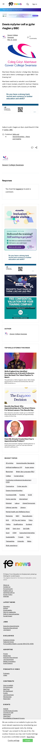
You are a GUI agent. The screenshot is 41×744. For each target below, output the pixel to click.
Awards (5, 709)
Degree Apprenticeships (14, 490)
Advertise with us (9, 593)
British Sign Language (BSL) (25, 472)
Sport (8, 533)
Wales (29, 541)
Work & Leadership (9, 612)
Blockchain (9, 472)
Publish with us (8, 591)
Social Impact (7, 616)
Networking (7, 714)
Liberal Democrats (29, 503)
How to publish (8, 685)
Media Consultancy (9, 661)
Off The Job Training (19, 520)
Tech (28, 537)
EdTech (5, 608)
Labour (17, 503)
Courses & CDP (8, 712)
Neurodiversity (27, 516)
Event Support (8, 663)
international (23, 499)
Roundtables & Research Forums (14, 718)
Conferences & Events (10, 711)
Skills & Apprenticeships (11, 614)
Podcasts (6, 673)
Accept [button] (27, 740)
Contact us (6, 587)
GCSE (30, 495)
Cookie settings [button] (13, 740)
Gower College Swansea (13, 165)
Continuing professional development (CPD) (18, 481)
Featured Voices (8, 642)
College (8, 476)
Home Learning (11, 499)
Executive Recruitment (10, 628)
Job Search (7, 630)
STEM (14, 533)
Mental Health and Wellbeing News (18, 512)
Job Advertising (8, 659)
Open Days (6, 716)
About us (6, 585)
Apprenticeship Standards (25, 463)
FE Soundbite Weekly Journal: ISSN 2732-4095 (18, 644)
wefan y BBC (8, 130)
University (20, 541)
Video (5, 675)
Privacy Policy (7, 594)
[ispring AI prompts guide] (20, 285)
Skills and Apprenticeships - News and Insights (21, 136)
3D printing (9, 463)
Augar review (29, 467)
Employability (7, 610)
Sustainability (10, 537)
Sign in (34, 4)
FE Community (8, 589)
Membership (7, 697)
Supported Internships (27, 533)
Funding (22, 495)
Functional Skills (11, 495)
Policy (31, 520)
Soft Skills (26, 529)
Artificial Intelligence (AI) (14, 467)
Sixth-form (16, 529)
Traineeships (10, 541)
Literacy (23, 507)
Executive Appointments (11, 626)
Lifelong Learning (11, 507)
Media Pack (7, 656)
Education (6, 606)
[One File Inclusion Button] (20, 217)
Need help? (6, 699)
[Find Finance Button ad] (20, 239)
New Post (6, 689)
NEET (17, 516)
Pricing (5, 654)
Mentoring (9, 516)
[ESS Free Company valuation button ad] (20, 308)
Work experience (11, 545)
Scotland (29, 524)
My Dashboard (8, 691)
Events (5, 693)
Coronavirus (10, 486)
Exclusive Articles (9, 640)
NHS (7, 520)
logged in (19, 189)
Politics (8, 524)
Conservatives (19, 476)
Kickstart (9, 503)
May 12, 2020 (12, 40)
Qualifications (18, 524)
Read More (30, 737)
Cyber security (22, 486)
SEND (8, 529)
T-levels (20, 537)
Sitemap (6, 596)
